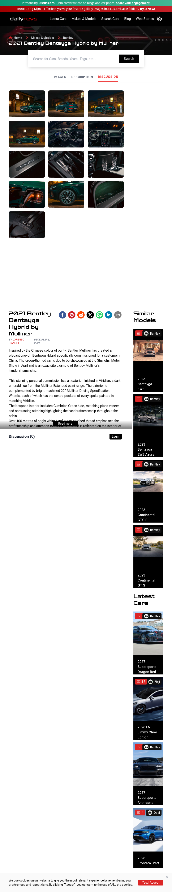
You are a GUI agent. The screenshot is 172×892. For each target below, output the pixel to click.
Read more (65, 423)
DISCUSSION (108, 76)
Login (115, 436)
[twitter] (90, 315)
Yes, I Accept (150, 882)
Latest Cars (58, 19)
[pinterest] (72, 315)
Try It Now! (147, 9)
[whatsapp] (99, 315)
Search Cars (110, 19)
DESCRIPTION (82, 77)
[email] (118, 315)
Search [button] (131, 58)
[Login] (159, 19)
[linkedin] (108, 315)
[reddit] (81, 315)
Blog (127, 19)
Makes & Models (84, 19)
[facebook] (62, 315)
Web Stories (145, 19)
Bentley (68, 37)
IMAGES (60, 77)
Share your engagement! (133, 3)
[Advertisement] (145, 153)
